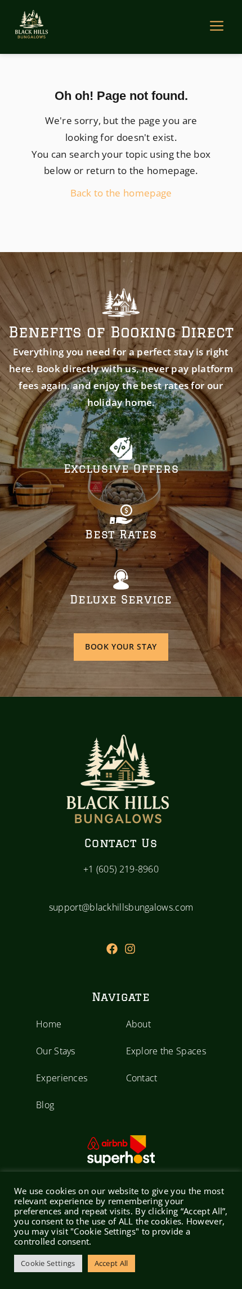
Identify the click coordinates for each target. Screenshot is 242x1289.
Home (48, 1024)
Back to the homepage (121, 192)
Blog (45, 1105)
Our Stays (55, 1051)
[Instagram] (130, 948)
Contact (142, 1078)
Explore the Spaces (166, 1051)
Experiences (61, 1078)
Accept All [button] (111, 1263)
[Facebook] (112, 948)
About (138, 1024)
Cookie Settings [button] (48, 1263)
